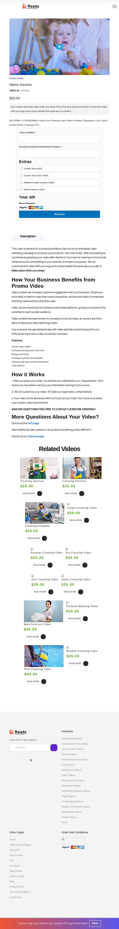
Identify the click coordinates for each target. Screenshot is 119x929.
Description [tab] (28, 236)
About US (14, 850)
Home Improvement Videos (76, 790)
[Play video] (59, 46)
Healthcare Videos (71, 770)
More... (65, 822)
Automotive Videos (72, 738)
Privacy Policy (16, 886)
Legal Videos (68, 796)
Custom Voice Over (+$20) (36, 175)
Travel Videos (69, 817)
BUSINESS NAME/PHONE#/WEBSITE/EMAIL (40, 147)
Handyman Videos (71, 785)
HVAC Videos (68, 775)
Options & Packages (20, 844)
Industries (14, 865)
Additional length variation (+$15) (39, 182)
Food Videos (68, 764)
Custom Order (17, 876)
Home (12, 839)
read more (29, 493)
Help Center (15, 871)
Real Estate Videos (72, 811)
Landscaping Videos (72, 801)
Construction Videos (73, 749)
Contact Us (15, 897)
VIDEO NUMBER (27, 132)
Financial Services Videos (75, 759)
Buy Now (60, 214)
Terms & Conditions (19, 891)
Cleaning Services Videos (75, 743)
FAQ (11, 860)
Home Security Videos (73, 780)
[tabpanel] (59, 343)
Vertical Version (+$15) (34, 189)
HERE (95, 923)
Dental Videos (69, 754)
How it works (16, 855)
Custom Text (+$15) (33, 168)
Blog (11, 881)
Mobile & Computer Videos (76, 806)
